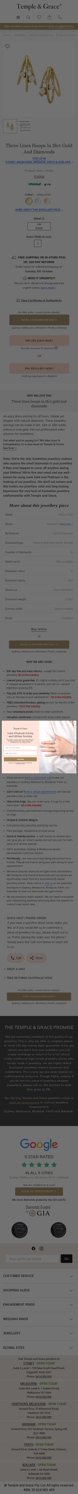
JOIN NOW (20, 759)
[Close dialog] (74, 722)
